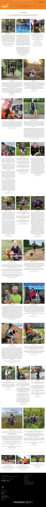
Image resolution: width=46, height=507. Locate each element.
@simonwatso (12, 94)
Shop (15, 5)
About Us (34, 5)
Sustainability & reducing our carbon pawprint (29, 481)
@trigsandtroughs (23, 404)
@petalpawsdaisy (12, 362)
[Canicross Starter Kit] (8, 459)
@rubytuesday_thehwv (12, 277)
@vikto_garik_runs (23, 55)
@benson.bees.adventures (37, 45)
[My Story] (38, 458)
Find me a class (23, 469)
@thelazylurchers (38, 236)
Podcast (22, 5)
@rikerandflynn (37, 175)
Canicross (11, 5)
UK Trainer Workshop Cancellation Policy (28, 484)
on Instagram (35, 15)
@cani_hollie (37, 396)
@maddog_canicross (12, 319)
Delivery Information (26, 476)
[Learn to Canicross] (23, 459)
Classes (18, 5)
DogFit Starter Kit (8, 469)
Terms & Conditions (26, 480)
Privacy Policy (25, 479)
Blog (31, 5)
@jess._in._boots (34, 354)
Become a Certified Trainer (25, 6)
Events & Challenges (26, 5)
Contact (19, 6)
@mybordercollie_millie (34, 316)
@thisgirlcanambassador (34, 138)
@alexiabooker (13, 385)
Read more (37, 467)
